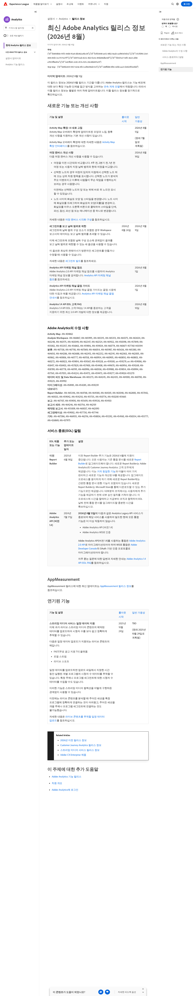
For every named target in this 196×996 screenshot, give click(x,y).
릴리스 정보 (78, 18)
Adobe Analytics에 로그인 (65, 789)
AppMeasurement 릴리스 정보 (115, 586)
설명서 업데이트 (13, 58)
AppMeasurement (168, 63)
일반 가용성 (138, 612)
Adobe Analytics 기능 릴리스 (66, 776)
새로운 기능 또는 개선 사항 (173, 44)
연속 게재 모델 (112, 86)
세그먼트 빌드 (73, 260)
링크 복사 (179, 33)
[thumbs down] (107, 992)
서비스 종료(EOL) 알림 (172, 57)
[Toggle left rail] (35, 12)
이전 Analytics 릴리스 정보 (16, 52)
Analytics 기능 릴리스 (15, 64)
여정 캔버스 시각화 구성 (78, 219)
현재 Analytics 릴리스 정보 (18, 45)
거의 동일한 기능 (106, 471)
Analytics (63, 18)
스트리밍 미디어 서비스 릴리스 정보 (80, 750)
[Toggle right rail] (160, 12)
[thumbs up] (100, 992)
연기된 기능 (166, 69)
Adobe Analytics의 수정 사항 (174, 51)
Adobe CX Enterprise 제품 (73, 754)
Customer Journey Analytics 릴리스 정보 (80, 745)
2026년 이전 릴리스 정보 (73, 740)
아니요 (175, 26)
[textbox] (19, 28)
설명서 (51, 18)
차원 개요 (57, 783)
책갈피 (167, 33)
